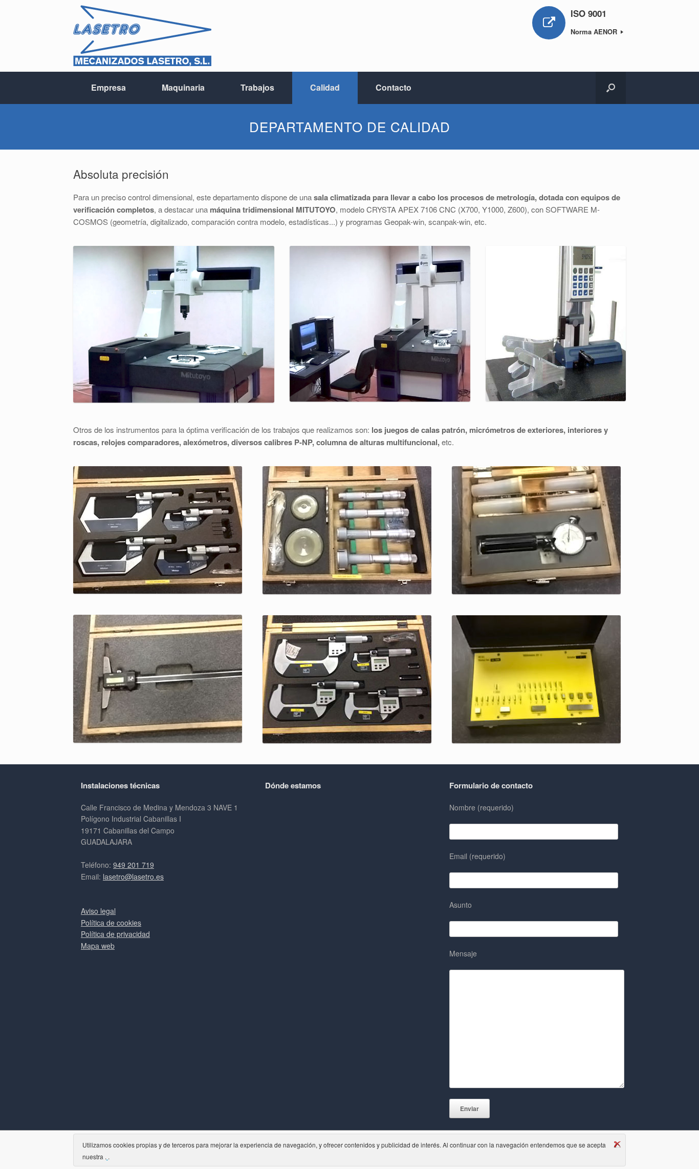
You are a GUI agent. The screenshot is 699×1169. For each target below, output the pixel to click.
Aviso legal (98, 911)
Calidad (325, 87)
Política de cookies (111, 922)
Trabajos (257, 87)
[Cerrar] (617, 1144)
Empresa (108, 87)
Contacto (393, 87)
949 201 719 (133, 865)
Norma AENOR (595, 31)
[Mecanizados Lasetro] (142, 36)
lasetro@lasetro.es (133, 876)
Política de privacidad (115, 934)
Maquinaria (183, 87)
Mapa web (98, 946)
